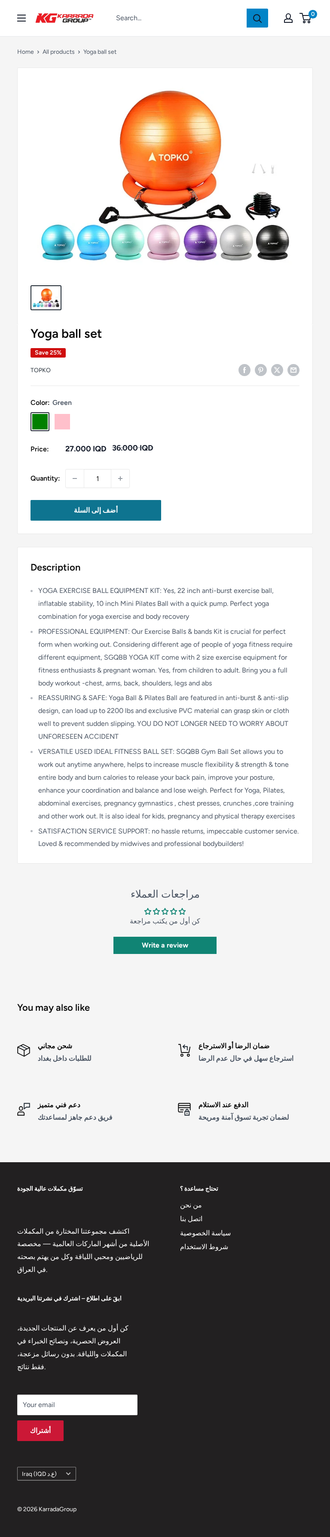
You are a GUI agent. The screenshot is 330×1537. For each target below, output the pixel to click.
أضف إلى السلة (96, 510)
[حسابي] (288, 18)
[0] (305, 18)
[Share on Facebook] (244, 369)
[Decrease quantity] (75, 478)
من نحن (191, 1205)
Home (25, 52)
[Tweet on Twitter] (277, 369)
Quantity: (45, 478)
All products (59, 52)
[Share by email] (293, 369)
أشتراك (40, 1430)
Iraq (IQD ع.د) (39, 1473)
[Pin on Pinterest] (261, 369)
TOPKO (41, 370)
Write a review (165, 945)
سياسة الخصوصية (205, 1233)
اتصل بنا (191, 1219)
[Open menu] (21, 18)
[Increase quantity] (120, 478)
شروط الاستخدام (204, 1247)
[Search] (257, 18)
